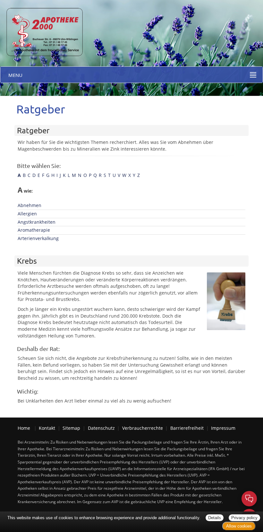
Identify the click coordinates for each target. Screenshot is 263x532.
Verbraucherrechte (142, 428)
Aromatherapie (34, 230)
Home (24, 428)
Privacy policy (244, 517)
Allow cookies (239, 526)
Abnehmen (29, 205)
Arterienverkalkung (38, 238)
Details (214, 517)
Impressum (223, 428)
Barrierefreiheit (187, 428)
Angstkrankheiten (36, 222)
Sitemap (71, 428)
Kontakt (47, 428)
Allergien (27, 214)
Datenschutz (101, 428)
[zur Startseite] (41, 27)
